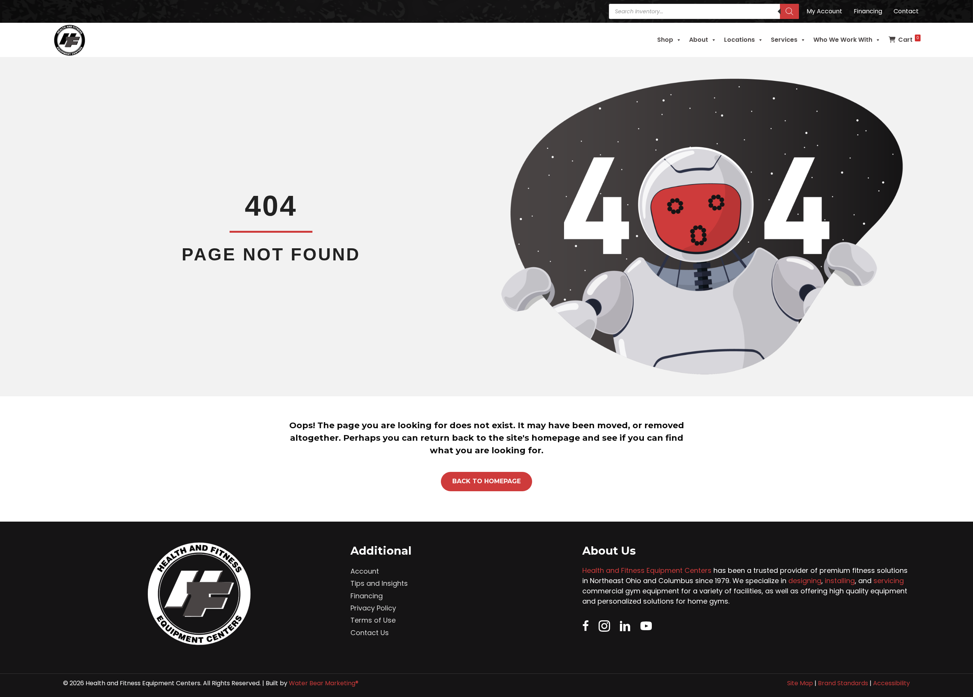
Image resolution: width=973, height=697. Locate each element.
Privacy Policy (373, 608)
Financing (366, 596)
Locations (739, 39)
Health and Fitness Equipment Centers (647, 570)
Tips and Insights (379, 583)
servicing (888, 580)
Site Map (800, 683)
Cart (908, 39)
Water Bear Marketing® (323, 683)
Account (364, 571)
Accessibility (891, 683)
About (698, 39)
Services (784, 39)
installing (840, 580)
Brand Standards (843, 683)
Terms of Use (373, 620)
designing (804, 580)
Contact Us (369, 632)
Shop (665, 39)
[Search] (789, 11)
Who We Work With (842, 39)
